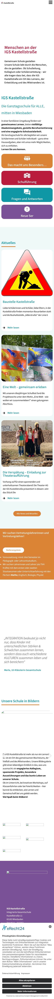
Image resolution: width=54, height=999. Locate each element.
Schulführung (27, 182)
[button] (4, 756)
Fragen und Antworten (27, 199)
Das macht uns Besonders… (27, 165)
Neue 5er (27, 215)
